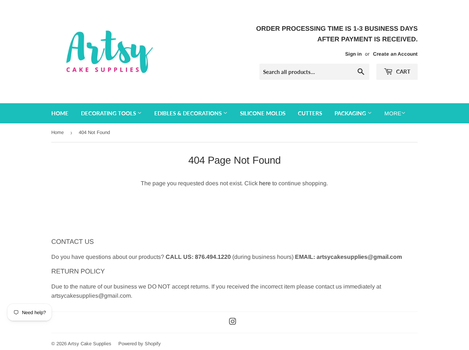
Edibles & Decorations (188, 113)
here (265, 183)
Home (60, 113)
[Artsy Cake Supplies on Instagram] (232, 322)
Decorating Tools (109, 113)
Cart (402, 71)
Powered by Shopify (139, 343)
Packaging (351, 113)
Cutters (310, 113)
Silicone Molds (262, 113)
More (392, 113)
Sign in (353, 54)
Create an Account (395, 54)
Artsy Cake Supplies (89, 343)
